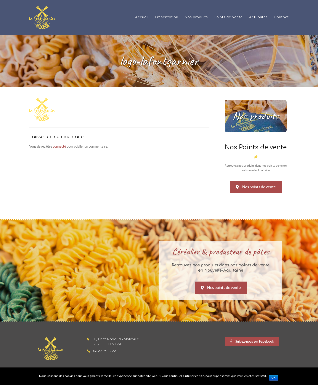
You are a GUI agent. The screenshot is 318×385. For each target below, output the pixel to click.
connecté (59, 146)
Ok (273, 377)
